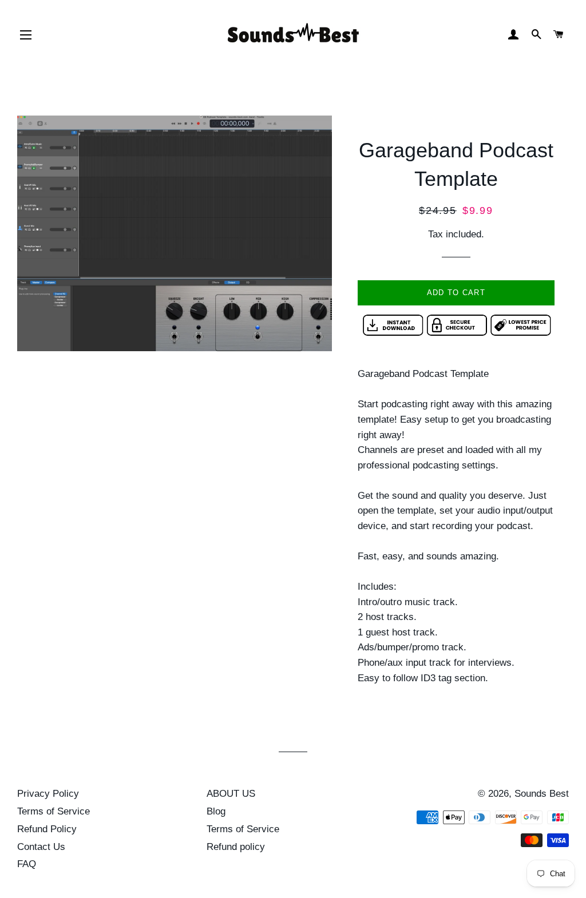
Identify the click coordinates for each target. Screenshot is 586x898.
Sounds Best (541, 793)
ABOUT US (231, 793)
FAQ (26, 864)
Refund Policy (47, 829)
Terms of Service (53, 811)
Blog (216, 811)
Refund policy (236, 846)
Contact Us (41, 846)
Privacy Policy (48, 793)
